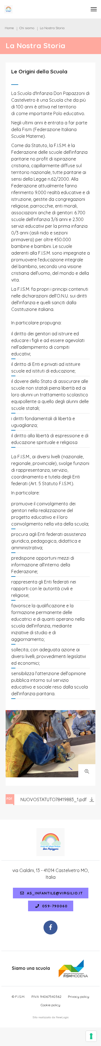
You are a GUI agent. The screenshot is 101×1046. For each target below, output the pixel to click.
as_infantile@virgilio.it (54, 893)
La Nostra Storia (52, 28)
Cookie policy (50, 1005)
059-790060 (54, 906)
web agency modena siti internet (51, 1017)
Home (9, 28)
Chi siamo (26, 28)
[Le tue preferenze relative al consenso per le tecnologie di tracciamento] (91, 1036)
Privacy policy (78, 996)
